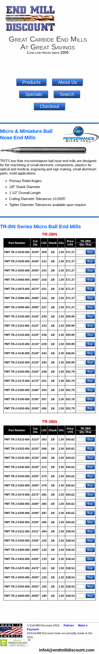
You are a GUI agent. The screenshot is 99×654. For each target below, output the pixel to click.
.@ (66, 650)
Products (31, 82)
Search (67, 94)
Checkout (49, 106)
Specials (33, 94)
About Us (67, 82)
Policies (69, 625)
